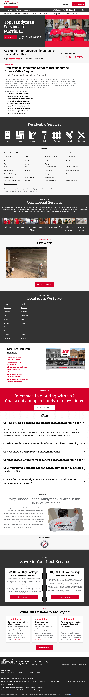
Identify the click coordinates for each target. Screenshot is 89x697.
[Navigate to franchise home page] (11, 4)
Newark (23, 319)
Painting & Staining (10, 174)
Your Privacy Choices (63, 694)
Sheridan (6, 334)
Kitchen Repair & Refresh (32, 153)
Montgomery (25, 315)
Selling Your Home (71, 180)
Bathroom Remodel (51, 156)
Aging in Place (49, 174)
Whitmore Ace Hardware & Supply (17, 367)
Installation (48, 170)
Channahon (7, 308)
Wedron (23, 334)
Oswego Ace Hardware (14, 357)
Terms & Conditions (52, 694)
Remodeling (28, 174)
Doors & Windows (50, 166)
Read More (17, 639)
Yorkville (23, 338)
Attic (5, 160)
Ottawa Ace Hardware (13, 360)
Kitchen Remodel (71, 156)
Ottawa (23, 323)
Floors (26, 166)
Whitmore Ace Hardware (14, 372)
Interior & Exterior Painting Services (18, 101)
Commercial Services (10, 184)
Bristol (23, 304)
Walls (5, 164)
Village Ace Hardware (13, 369)
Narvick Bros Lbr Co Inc (14, 362)
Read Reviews (29, 58)
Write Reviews (39, 58)
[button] (44, 423)
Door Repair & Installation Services (18, 94)
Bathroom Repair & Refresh (12, 153)
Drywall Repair (8, 170)
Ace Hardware (11, 364)
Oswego (6, 323)
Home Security (49, 178)
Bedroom (48, 153)
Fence (47, 164)
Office (26, 156)
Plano (5, 327)
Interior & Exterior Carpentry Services (18, 108)
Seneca (6, 331)
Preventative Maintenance (12, 180)
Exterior (27, 164)
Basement (69, 160)
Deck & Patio (28, 160)
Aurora (6, 304)
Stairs (5, 166)
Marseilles (24, 308)
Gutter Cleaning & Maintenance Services (20, 98)
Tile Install (28, 180)
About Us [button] (65, 4)
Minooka (6, 315)
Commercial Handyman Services (17, 111)
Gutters (68, 174)
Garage (47, 160)
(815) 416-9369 (75, 10)
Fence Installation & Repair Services (18, 103)
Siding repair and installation (16, 113)
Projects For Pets (9, 178)
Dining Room (8, 156)
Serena (23, 331)
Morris (6, 319)
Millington (24, 312)
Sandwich (24, 327)
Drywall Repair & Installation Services (19, 106)
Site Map (38, 694)
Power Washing (29, 178)
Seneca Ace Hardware (14, 377)
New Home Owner (50, 180)
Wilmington (7, 338)
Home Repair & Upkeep (73, 170)
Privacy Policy (43, 694)
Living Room (70, 153)
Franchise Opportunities (78, 665)
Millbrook (7, 312)
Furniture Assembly (72, 166)
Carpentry (27, 170)
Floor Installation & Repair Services (18, 96)
